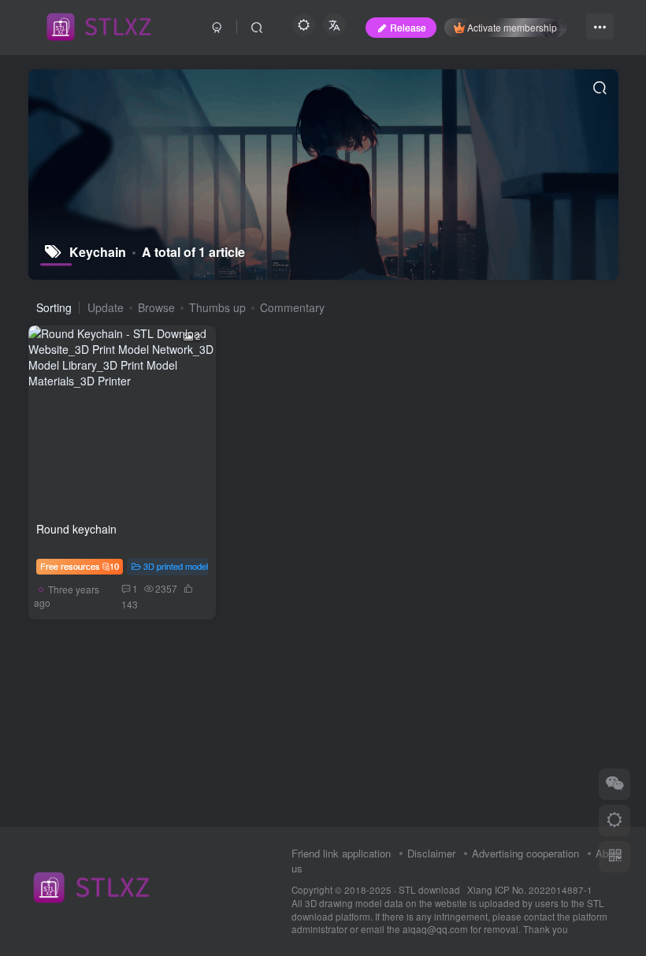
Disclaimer (431, 853)
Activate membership (512, 27)
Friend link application (341, 853)
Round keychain (76, 529)
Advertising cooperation (525, 853)
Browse (156, 307)
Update (105, 307)
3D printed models (178, 566)
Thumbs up (217, 307)
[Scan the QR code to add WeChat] (614, 784)
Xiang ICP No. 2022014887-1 (529, 889)
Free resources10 (80, 566)
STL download (430, 889)
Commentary (292, 307)
